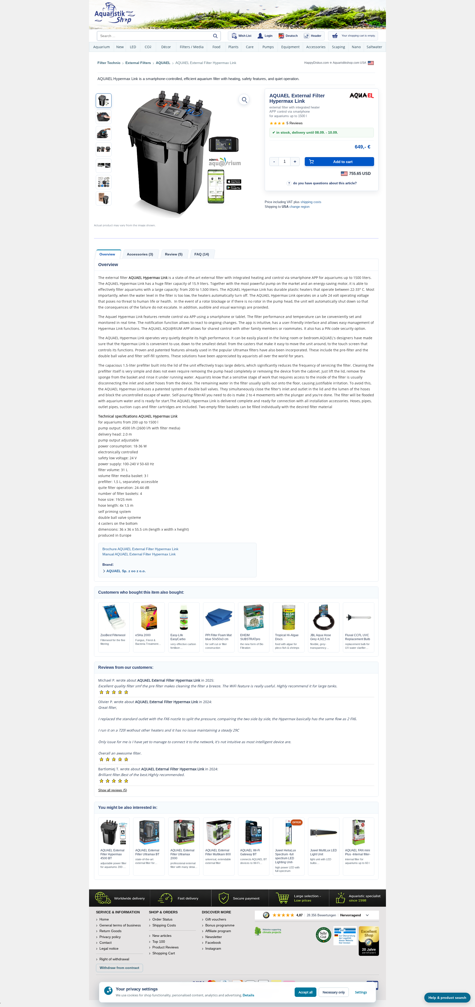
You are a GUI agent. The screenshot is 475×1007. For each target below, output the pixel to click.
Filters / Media (192, 46)
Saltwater (374, 46)
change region (299, 207)
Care (250, 46)
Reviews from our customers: (125, 667)
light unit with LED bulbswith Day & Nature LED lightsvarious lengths (321, 861)
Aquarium (101, 46)
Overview (107, 254)
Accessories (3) (140, 254)
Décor (166, 46)
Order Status (162, 919)
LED (133, 46)
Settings (361, 992)
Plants (233, 46)
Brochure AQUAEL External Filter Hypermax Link (140, 549)
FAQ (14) (201, 254)
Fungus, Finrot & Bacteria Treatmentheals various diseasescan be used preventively (146, 642)
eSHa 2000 (143, 635)
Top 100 (158, 942)
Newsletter (213, 937)
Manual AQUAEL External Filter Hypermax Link (139, 554)
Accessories (316, 46)
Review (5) (174, 254)
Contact (105, 942)
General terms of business (120, 925)
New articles (161, 936)
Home (104, 919)
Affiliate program (218, 931)
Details (248, 995)
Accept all (305, 992)
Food (216, 46)
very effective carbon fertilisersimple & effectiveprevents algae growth (183, 646)
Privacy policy (110, 937)
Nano (356, 46)
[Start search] (215, 36)
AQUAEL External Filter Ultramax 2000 (182, 854)
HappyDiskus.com (316, 62)
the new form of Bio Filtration (251, 646)
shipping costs (311, 202)
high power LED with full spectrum (287, 869)
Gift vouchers (215, 919)
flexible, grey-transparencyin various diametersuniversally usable (322, 646)
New (120, 46)
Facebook (213, 942)
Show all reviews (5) (112, 790)
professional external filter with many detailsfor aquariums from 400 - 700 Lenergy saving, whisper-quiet (183, 865)
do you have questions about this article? (325, 183)
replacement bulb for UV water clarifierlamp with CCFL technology (357, 646)
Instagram (213, 948)
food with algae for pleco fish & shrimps (287, 646)
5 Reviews (294, 123)
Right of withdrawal (114, 959)
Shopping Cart (163, 953)
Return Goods (110, 931)
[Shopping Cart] (335, 36)
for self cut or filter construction (216, 646)
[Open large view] (243, 99)
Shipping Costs (164, 925)
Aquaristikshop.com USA (350, 62)
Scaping (338, 46)
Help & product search (447, 998)
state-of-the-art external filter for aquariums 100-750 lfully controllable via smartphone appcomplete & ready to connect (147, 861)
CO (148, 46)
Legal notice (109, 948)
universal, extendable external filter (218, 861)
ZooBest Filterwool (112, 635)
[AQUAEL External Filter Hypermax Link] (104, 100)
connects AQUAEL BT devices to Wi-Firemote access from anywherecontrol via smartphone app (253, 861)
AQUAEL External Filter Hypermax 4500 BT (112, 854)
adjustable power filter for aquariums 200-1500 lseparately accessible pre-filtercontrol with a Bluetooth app (113, 865)
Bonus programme (220, 925)
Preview (114, 629)
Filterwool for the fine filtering (112, 642)
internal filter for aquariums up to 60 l (357, 861)
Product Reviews (165, 947)
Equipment (290, 46)
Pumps (268, 46)
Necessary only (334, 992)
